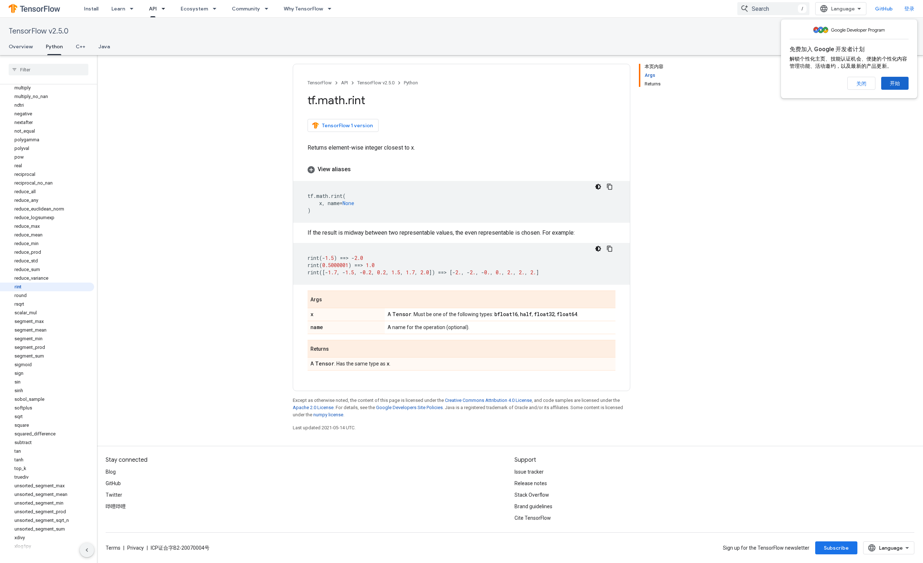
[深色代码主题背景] (598, 186)
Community (246, 8)
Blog (111, 472)
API (153, 8)
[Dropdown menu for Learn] (133, 8)
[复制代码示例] (609, 186)
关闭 (861, 83)
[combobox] (773, 8)
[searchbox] (48, 69)
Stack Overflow (532, 495)
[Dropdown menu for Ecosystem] (216, 8)
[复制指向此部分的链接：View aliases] (358, 169)
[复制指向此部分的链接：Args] (329, 300)
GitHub (884, 8)
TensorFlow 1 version (347, 125)
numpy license (328, 414)
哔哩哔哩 (116, 506)
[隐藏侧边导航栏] (87, 550)
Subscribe (836, 548)
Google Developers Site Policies (409, 407)
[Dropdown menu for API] (165, 8)
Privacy (135, 548)
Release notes (531, 483)
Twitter (114, 495)
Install (91, 8)
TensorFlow (320, 82)
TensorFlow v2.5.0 (39, 31)
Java (104, 46)
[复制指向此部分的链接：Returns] (336, 349)
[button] (461, 169)
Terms (113, 548)
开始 (895, 83)
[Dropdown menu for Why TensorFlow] (331, 8)
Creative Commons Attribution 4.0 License (488, 400)
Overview (21, 46)
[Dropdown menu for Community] (268, 8)
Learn (118, 8)
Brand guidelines (533, 506)
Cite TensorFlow (533, 518)
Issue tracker (529, 472)
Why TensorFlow (303, 8)
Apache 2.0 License (313, 407)
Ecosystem (194, 8)
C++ (80, 46)
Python (54, 46)
